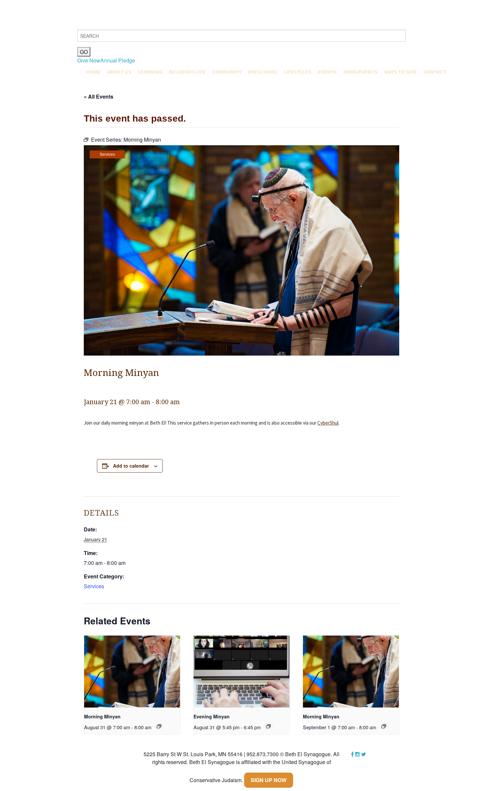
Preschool (262, 71)
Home (93, 71)
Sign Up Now (269, 780)
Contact (435, 71)
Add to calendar (131, 465)
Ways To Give (400, 71)
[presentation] (132, 672)
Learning (150, 71)
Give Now (88, 60)
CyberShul (327, 423)
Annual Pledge (117, 60)
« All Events (98, 96)
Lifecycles (297, 71)
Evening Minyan (212, 716)
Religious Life (187, 71)
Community (227, 71)
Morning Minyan (102, 716)
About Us (119, 71)
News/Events (360, 71)
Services (107, 154)
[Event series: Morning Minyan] (159, 726)
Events (327, 71)
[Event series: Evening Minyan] (268, 726)
